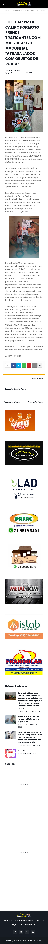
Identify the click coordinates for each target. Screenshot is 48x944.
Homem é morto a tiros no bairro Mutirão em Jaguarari (29, 719)
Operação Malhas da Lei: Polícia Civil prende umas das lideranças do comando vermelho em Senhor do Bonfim (30, 737)
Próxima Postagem (36, 402)
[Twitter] (18, 365)
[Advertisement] (24, 812)
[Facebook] (13, 365)
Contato (6, 10)
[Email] (34, 365)
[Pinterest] (29, 365)
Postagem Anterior (12, 402)
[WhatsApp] (24, 365)
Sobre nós (41, 10)
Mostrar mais (37, 378)
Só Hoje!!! (22, 750)
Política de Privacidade (23, 10)
